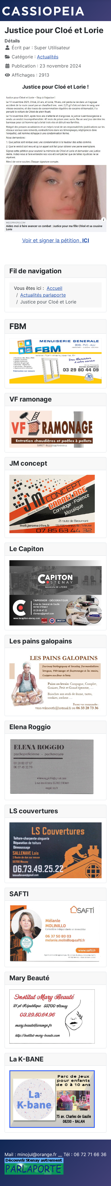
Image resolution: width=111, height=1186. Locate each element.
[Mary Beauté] (52, 1016)
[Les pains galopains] (55, 681)
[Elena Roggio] (52, 766)
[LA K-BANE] (52, 1099)
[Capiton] (55, 592)
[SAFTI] (55, 933)
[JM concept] (52, 503)
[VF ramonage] (52, 429)
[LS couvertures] (55, 850)
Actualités (47, 57)
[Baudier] (55, 360)
